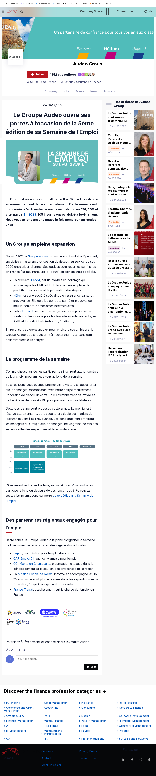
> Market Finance (52, 720)
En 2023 (30, 214)
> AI (6, 725)
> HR (44, 738)
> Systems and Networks (132, 738)
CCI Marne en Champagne (31, 564)
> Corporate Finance (130, 707)
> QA (7, 738)
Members (47, 751)
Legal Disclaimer (51, 764)
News (94, 91)
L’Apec (17, 553)
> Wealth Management (93, 720)
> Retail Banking (127, 702)
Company (51, 91)
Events (79, 91)
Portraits (109, 91)
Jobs (66, 91)
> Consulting (87, 707)
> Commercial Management (134, 725)
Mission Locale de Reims (35, 574)
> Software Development (133, 715)
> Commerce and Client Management (19, 709)
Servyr (35, 280)
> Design (84, 715)
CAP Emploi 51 (23, 558)
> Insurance (86, 702)
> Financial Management (19, 720)
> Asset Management (55, 702)
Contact (46, 758)
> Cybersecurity (14, 715)
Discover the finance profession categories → (55, 691)
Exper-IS (28, 311)
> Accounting (49, 707)
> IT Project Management (133, 720)
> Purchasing (12, 702)
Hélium (18, 295)
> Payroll (84, 730)
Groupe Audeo (38, 256)
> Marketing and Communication (51, 732)
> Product (123, 730)
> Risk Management (91, 738)
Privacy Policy (88, 751)
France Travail (23, 589)
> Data (45, 715)
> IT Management (15, 730)
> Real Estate (50, 725)
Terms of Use (87, 758)
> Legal (83, 725)
